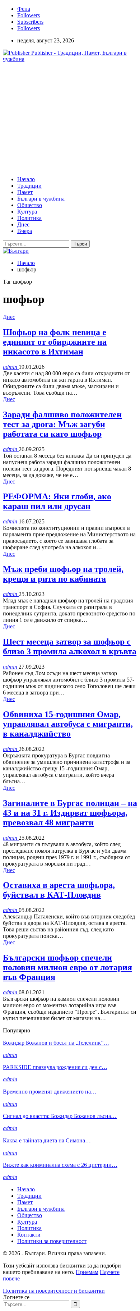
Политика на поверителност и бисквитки (54, 1291)
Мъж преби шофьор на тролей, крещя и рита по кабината (63, 573)
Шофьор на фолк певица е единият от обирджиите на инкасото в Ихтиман (55, 341)
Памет (25, 192)
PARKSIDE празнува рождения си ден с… (55, 1067)
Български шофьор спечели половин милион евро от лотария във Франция (67, 967)
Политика (29, 218)
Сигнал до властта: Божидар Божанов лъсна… (60, 1116)
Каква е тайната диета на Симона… (47, 1140)
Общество (29, 205)
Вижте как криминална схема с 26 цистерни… (60, 1165)
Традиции (29, 186)
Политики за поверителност (52, 1241)
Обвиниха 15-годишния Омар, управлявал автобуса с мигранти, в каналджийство (68, 724)
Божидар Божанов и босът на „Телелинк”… (56, 1043)
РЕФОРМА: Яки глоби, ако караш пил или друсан (57, 501)
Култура (27, 211)
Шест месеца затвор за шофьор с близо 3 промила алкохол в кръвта (69, 646)
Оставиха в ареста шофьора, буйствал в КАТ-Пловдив (59, 889)
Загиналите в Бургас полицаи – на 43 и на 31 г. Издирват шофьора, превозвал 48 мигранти (70, 812)
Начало (26, 179)
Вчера (24, 231)
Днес (23, 224)
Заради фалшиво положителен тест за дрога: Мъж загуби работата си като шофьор (62, 424)
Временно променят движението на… (50, 1091)
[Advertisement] (63, 118)
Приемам (87, 1272)
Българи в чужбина (41, 199)
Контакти (29, 1235)
